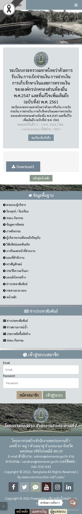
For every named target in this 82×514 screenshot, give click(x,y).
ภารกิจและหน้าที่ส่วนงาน (20, 251)
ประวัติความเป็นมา (17, 270)
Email (6, 362)
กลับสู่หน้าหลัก (41, 178)
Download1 (25, 166)
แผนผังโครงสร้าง (16, 277)
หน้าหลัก (14, 5)
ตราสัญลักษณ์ (14, 264)
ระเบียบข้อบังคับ (41, 137)
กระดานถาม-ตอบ (16, 290)
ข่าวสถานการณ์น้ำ (16, 327)
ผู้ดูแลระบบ (58, 511)
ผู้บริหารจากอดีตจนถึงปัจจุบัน (23, 237)
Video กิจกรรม (14, 218)
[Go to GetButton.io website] (73, 510)
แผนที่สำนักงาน (15, 257)
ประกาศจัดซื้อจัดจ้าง (18, 334)
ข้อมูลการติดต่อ (15, 224)
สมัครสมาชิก (29, 395)
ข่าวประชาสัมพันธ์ (16, 284)
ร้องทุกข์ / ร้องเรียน (17, 211)
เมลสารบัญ (39, 511)
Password (9, 375)
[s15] (41, 27)
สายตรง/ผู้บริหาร (16, 205)
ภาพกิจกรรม (13, 231)
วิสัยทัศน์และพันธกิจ (18, 244)
